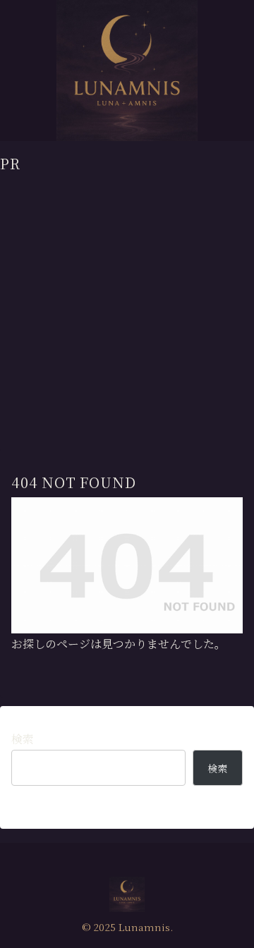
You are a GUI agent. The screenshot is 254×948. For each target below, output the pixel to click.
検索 (22, 739)
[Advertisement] (127, 301)
